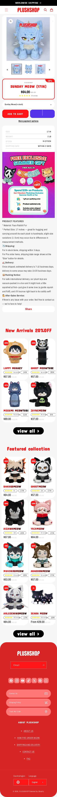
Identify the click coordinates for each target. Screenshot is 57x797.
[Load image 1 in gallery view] (17, 69)
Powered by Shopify (36, 791)
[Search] (45, 9)
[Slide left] (7, 69)
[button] (24, 96)
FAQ (28, 758)
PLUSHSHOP (24, 791)
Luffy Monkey (12, 368)
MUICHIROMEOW (13, 571)
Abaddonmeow (40, 571)
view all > (28, 431)
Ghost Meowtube (42, 368)
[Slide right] (49, 69)
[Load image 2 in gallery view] (28, 69)
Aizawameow (12, 528)
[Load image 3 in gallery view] (40, 69)
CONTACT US (28, 751)
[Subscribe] (43, 665)
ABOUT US (28, 731)
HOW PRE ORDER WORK (28, 737)
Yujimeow (37, 528)
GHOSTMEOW (38, 486)
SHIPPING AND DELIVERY (28, 744)
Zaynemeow (38, 410)
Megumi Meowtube (16, 410)
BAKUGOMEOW (12, 486)
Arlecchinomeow (15, 613)
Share (28, 309)
